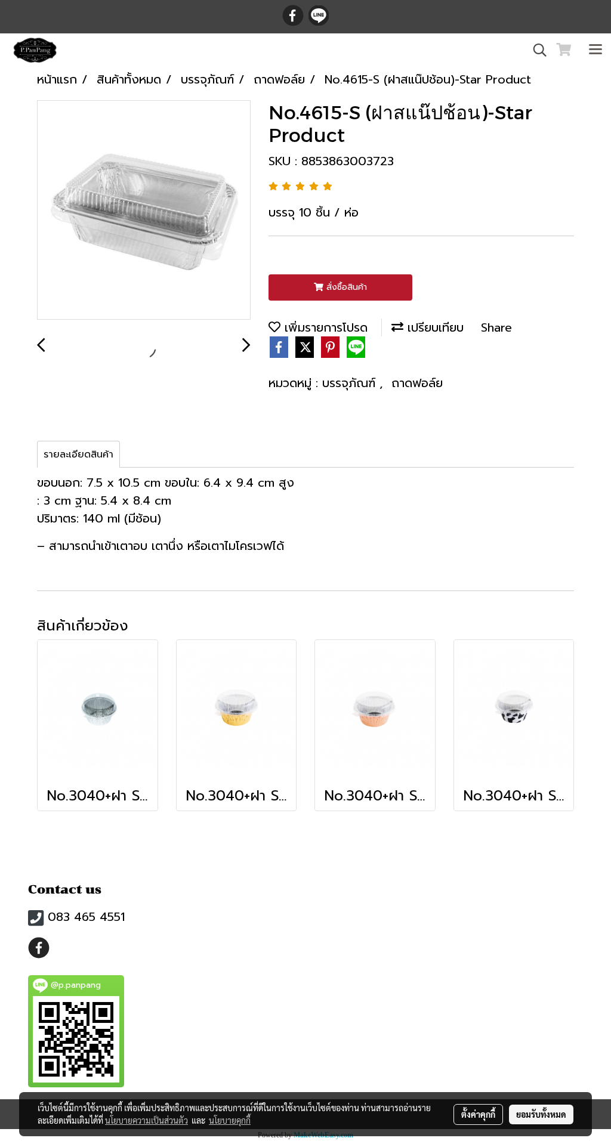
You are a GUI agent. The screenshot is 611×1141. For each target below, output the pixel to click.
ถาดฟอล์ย (417, 383)
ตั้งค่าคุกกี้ (478, 1114)
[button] (536, 50)
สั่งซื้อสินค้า (345, 287)
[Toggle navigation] (595, 50)
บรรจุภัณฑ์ (350, 383)
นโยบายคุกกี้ (230, 1120)
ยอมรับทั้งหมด (541, 1114)
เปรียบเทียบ (433, 327)
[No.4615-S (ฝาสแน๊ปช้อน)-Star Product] (144, 210)
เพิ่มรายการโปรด (324, 327)
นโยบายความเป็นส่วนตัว (146, 1120)
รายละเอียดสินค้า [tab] (78, 454)
